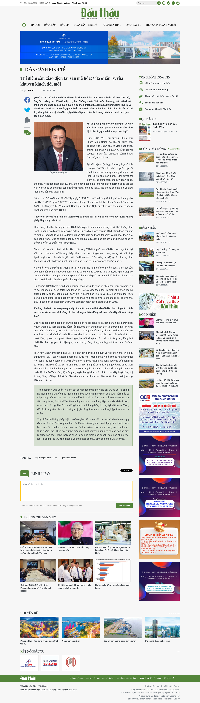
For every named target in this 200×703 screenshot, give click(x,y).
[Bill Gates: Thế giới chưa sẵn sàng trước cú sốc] (75, 533)
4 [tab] (176, 613)
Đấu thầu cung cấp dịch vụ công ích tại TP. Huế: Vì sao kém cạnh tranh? (166, 279)
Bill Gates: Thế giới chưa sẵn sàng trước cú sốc (73, 548)
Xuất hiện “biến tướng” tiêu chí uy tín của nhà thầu (166, 236)
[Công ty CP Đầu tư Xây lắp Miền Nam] (71, 663)
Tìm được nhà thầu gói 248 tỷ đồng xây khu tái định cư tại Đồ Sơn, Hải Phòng (166, 369)
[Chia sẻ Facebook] (163, 3)
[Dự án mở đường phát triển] (81, 627)
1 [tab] (170, 613)
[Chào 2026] (164, 627)
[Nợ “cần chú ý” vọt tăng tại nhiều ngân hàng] (113, 570)
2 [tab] (172, 613)
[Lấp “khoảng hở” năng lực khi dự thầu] (146, 252)
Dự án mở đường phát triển (74, 641)
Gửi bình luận (124, 506)
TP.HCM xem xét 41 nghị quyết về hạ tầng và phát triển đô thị (74, 586)
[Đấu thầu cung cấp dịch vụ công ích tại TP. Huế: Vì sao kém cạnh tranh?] (146, 279)
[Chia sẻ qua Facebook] (27, 100)
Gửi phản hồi (175, 149)
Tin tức (35, 24)
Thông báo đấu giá (154, 102)
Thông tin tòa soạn (77, 678)
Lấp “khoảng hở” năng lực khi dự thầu (167, 250)
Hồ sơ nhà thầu (111, 24)
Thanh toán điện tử (79, 3)
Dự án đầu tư (133, 24)
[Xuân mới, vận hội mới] (123, 627)
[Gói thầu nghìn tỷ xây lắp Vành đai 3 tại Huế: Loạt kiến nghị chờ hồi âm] (146, 211)
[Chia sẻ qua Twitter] (27, 110)
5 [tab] (179, 613)
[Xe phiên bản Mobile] (173, 3)
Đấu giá (64, 24)
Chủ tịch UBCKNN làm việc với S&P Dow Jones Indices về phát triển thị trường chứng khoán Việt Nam (36, 550)
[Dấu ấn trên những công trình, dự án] (39, 627)
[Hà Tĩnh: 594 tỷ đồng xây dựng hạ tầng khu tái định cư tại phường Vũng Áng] (146, 383)
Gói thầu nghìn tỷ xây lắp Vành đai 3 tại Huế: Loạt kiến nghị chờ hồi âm (167, 211)
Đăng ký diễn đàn (163, 678)
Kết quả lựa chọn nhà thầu (157, 83)
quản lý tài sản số (69, 458)
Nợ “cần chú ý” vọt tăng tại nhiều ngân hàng (112, 586)
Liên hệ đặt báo (108, 678)
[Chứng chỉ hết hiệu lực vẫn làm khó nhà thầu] (146, 266)
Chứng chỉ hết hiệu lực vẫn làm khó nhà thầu (166, 264)
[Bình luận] (27, 130)
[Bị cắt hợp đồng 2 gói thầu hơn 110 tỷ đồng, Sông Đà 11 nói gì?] (146, 176)
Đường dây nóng (152, 149)
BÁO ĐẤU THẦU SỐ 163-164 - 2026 (165, 126)
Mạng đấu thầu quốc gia (61, 3)
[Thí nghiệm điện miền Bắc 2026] (28, 663)
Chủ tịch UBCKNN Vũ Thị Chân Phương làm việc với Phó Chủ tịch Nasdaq (35, 588)
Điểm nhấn (147, 228)
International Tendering (156, 89)
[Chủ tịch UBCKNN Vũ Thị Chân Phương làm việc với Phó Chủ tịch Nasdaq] (38, 570)
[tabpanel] (39, 629)
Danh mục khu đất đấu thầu (158, 109)
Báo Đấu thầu (100, 14)
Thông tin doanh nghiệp (161, 24)
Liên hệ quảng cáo (93, 678)
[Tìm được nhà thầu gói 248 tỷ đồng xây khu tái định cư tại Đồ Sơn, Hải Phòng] (146, 368)
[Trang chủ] (24, 25)
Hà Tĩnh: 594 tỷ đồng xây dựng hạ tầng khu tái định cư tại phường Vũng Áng (167, 383)
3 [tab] (174, 613)
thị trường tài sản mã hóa (46, 458)
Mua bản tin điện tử (147, 678)
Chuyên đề (29, 613)
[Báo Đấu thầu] (28, 678)
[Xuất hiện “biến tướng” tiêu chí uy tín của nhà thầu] (146, 236)
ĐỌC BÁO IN (148, 119)
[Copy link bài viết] (27, 120)
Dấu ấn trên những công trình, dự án (36, 641)
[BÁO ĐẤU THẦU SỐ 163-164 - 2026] (145, 132)
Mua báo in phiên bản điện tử (127, 678)
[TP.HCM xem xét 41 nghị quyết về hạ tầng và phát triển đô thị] (75, 570)
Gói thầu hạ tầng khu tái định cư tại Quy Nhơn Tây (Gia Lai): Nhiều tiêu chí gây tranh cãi (167, 193)
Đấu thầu (50, 24)
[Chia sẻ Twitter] (168, 3)
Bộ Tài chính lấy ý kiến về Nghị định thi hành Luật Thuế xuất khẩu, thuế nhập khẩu (112, 550)
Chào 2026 (150, 641)
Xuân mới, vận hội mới (114, 641)
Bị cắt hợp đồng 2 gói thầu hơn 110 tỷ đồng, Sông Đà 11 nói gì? (166, 176)
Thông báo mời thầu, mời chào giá (161, 96)
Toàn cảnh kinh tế (85, 24)
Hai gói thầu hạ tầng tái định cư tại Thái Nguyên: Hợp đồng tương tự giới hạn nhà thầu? (167, 158)
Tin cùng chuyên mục (38, 517)
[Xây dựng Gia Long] (50, 663)
